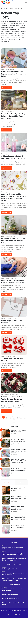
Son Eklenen (7, 482)
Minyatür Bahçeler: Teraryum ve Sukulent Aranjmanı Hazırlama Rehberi (13, 241)
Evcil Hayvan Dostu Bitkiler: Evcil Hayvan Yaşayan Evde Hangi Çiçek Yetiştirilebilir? (18, 441)
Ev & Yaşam (10, 8)
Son (14, 421)
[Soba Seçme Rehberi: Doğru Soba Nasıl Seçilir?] (5, 433)
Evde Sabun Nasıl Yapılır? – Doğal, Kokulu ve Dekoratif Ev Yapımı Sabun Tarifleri (13, 116)
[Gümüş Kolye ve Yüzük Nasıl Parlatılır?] (14, 307)
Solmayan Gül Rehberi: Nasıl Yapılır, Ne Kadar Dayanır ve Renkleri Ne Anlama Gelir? (11, 399)
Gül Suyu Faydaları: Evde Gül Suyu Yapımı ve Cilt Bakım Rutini (18, 470)
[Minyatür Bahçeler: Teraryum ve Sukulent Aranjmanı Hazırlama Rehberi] (14, 225)
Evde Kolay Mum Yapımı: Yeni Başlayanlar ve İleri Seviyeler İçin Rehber (13, 74)
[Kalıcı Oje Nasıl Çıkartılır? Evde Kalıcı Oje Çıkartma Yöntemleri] (14, 267)
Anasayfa (4, 8)
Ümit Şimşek (5, 69)
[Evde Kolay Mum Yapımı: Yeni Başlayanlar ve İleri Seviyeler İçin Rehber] (14, 58)
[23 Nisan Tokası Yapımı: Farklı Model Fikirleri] (14, 345)
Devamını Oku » (6, 87)
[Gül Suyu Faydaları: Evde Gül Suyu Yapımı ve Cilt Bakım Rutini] (14, 142)
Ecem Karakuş (5, 318)
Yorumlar (21, 482)
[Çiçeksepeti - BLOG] (7, 2)
